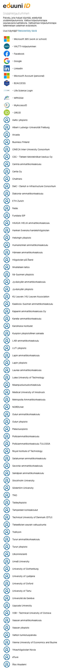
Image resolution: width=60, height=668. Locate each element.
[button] (30, 39)
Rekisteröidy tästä (27, 30)
